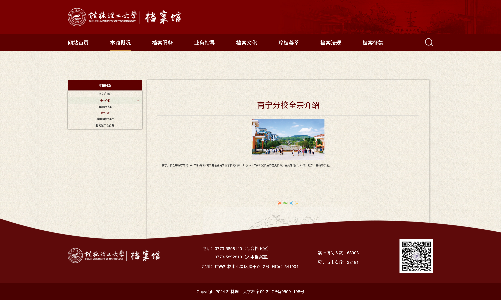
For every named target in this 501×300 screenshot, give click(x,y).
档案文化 (246, 42)
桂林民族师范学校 (105, 119)
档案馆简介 (105, 93)
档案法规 (330, 42)
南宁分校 (105, 113)
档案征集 (372, 42)
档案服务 (162, 42)
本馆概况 (120, 42)
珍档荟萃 (288, 42)
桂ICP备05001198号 (285, 291)
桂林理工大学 (105, 107)
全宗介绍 (105, 100)
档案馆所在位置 (105, 125)
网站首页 (78, 42)
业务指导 (204, 42)
